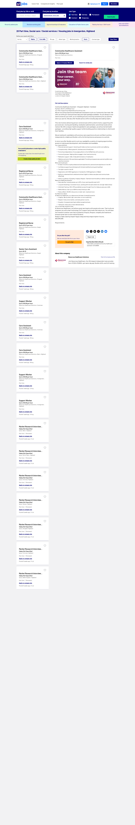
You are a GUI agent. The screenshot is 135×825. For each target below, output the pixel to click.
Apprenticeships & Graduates (56, 24)
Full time (84, 14)
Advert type (62, 39)
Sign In (105, 4)
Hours (85, 39)
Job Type (72, 11)
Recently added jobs (11, 24)
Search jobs (111, 17)
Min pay (52, 39)
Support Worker (25, 301)
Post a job (60, 4)
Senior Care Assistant (28, 249)
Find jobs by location (50, 11)
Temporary (85, 18)
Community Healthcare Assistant (68, 51)
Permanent (95, 14)
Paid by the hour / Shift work (101, 24)
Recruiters (114, 4)
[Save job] (45, 47)
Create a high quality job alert (32, 159)
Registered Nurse (26, 171)
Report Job (91, 237)
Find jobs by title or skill (25, 11)
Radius (33, 39)
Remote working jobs (34, 24)
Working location (74, 39)
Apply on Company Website (64, 63)
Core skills (42, 39)
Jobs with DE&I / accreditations (123, 24)
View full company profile (108, 257)
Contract (74, 18)
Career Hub (35, 4)
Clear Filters (113, 39)
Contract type (95, 39)
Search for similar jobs (85, 63)
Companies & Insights (48, 4)
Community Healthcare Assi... (31, 51)
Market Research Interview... (30, 426)
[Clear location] (64, 16)
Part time (74, 14)
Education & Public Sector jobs (79, 24)
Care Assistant (25, 126)
